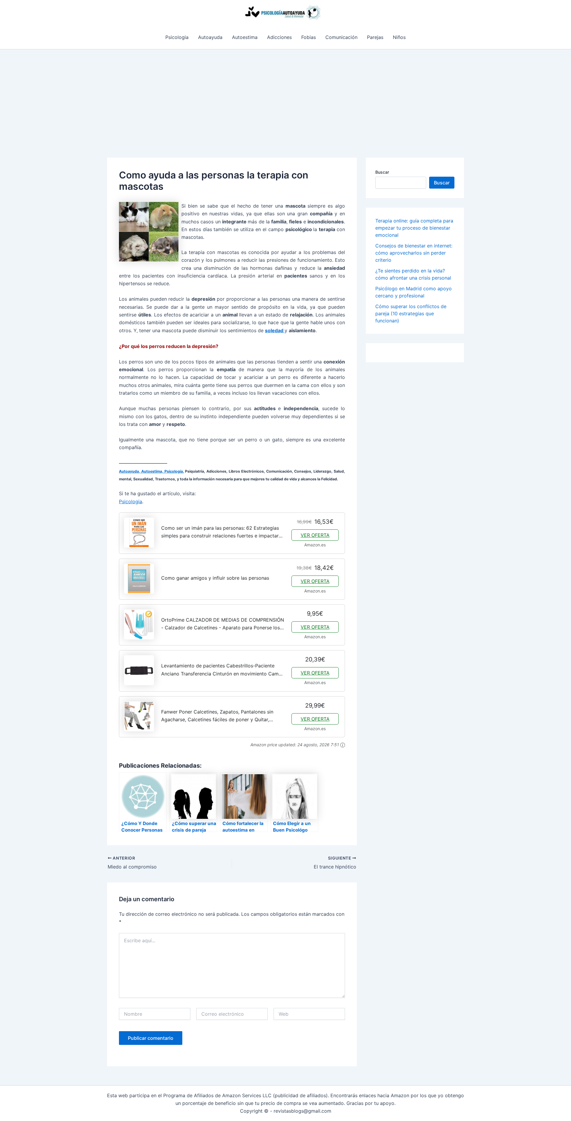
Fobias (308, 37)
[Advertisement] (285, 94)
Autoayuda (210, 37)
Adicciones (279, 37)
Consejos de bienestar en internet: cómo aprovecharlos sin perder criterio (413, 253)
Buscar (382, 172)
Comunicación (341, 37)
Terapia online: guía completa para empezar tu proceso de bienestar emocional (414, 228)
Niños (399, 37)
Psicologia (177, 37)
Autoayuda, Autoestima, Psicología (151, 471)
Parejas (375, 37)
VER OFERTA (315, 535)
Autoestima (245, 37)
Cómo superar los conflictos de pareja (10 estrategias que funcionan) (410, 313)
